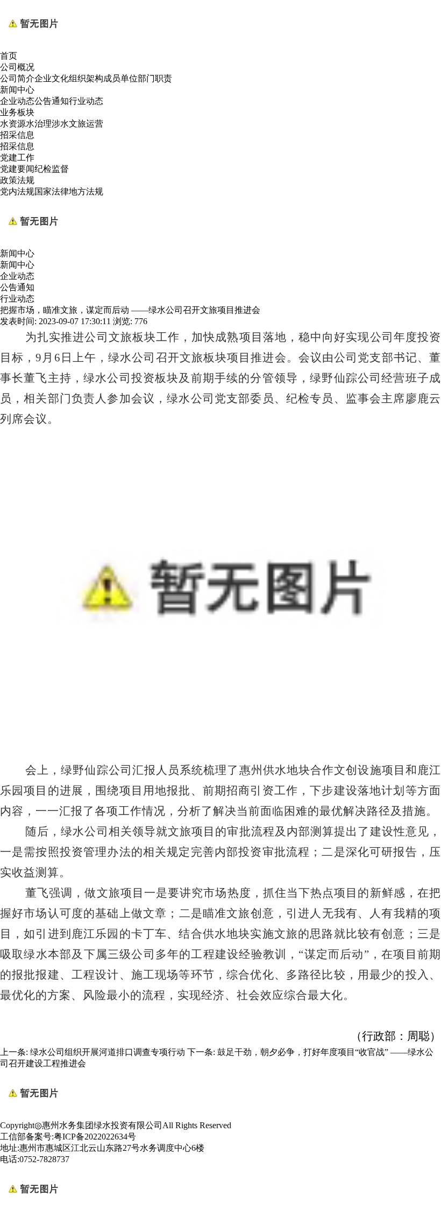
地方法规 (86, 191)
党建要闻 (17, 168)
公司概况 (17, 67)
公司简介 (17, 78)
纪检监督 (51, 168)
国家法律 (51, 191)
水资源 (13, 123)
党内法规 (17, 191)
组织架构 (86, 78)
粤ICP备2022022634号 (95, 1136)
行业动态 (86, 101)
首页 (8, 55)
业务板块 (17, 112)
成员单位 (120, 78)
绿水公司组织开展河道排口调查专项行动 (107, 1052)
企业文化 (51, 78)
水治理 (39, 123)
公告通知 (51, 101)
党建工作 (17, 157)
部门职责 (155, 78)
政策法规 (17, 180)
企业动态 (17, 101)
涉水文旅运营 (77, 123)
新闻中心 (17, 89)
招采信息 (17, 134)
